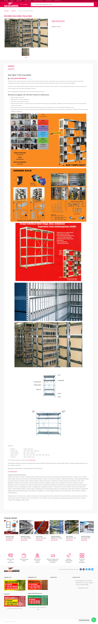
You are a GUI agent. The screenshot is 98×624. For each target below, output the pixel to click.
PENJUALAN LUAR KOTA (38, 0)
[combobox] (62, 4)
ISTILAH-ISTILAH (27, 0)
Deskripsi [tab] (11, 66)
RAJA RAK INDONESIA (18, 78)
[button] (47, 20)
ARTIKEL (12, 0)
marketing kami (32, 460)
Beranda (6, 11)
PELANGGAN (18, 0)
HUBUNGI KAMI (49, 0)
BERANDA (6, 0)
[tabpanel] (26, 52)
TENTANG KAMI (57, 0)
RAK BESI (13, 11)
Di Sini (87, 588)
